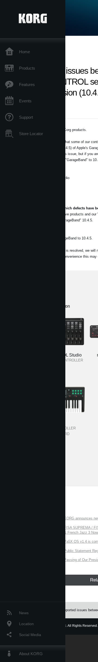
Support (26, 117)
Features (27, 84)
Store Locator (31, 133)
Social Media (30, 635)
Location (26, 624)
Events (25, 101)
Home (24, 51)
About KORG (31, 653)
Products (27, 68)
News (24, 613)
